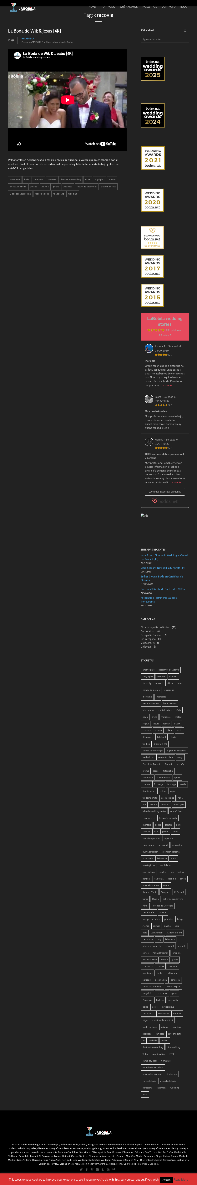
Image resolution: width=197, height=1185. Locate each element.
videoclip (147, 683)
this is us (177, 1013)
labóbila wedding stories (154, 811)
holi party (182, 872)
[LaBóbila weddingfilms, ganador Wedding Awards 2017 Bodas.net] (165, 266)
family (166, 723)
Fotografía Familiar (151, 635)
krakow (112, 179)
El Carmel (179, 892)
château (178, 717)
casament (38, 179)
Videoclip (146, 646)
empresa (175, 980)
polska (56, 186)
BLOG (183, 6)
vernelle (182, 946)
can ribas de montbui (162, 1020)
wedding (72, 193)
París (145, 905)
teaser (156, 771)
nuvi (156, 831)
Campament (157, 932)
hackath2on (148, 757)
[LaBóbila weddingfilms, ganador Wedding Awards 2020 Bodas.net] (165, 200)
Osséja (155, 899)
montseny (148, 973)
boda (26, 179)
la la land (161, 737)
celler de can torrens (173, 899)
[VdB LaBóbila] (165, 526)
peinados (168, 919)
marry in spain (173, 986)
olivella (167, 926)
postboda (67, 186)
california (159, 878)
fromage (171, 784)
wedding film (158, 1054)
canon (183, 878)
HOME (92, 6)
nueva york (179, 804)
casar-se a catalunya (153, 986)
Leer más (167, 385)
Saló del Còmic (150, 892)
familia (162, 872)
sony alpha (148, 676)
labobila (29, 38)
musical (159, 683)
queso (177, 777)
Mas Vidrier (163, 1013)
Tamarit (169, 764)
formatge (158, 784)
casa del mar (165, 865)
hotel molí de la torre (169, 669)
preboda (153, 1040)
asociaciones (167, 797)
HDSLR (162, 912)
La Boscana (172, 973)
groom (165, 831)
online (163, 791)
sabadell (169, 946)
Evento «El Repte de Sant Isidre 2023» (163, 589)
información (161, 980)
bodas (158, 824)
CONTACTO (169, 6)
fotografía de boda (168, 818)
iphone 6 (176, 953)
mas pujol (172, 966)
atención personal (171, 851)
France (164, 959)
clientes (173, 676)
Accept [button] (166, 1179)
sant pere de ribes (151, 919)
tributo (173, 737)
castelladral (148, 1013)
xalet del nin (149, 872)
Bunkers (146, 878)
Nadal (160, 973)
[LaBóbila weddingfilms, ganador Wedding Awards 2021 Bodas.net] (165, 158)
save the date (174, 1033)
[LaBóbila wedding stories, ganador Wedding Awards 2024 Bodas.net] (165, 115)
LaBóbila (154, 1163)
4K (144, 1040)
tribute (156, 723)
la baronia (170, 939)
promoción (173, 1000)
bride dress (148, 710)
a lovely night (160, 744)
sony (159, 939)
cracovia (52, 179)
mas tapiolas (149, 865)
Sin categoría (148, 638)
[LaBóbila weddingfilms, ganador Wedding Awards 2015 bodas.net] (165, 295)
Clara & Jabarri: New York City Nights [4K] (163, 567)
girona (175, 959)
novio (178, 824)
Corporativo (147, 631)
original (165, 1027)
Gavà (177, 926)
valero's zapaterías (151, 838)
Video (145, 1054)
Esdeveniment (174, 932)
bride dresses (170, 703)
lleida (145, 1006)
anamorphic (148, 669)
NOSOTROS (150, 6)
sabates (146, 831)
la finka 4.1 (162, 858)
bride (154, 717)
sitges (145, 1020)
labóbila (165, 1040)
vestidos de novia (151, 703)
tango (180, 757)
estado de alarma (151, 690)
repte (173, 791)
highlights (99, 179)
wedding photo (150, 797)
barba (145, 899)
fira (144, 804)
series (146, 953)
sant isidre (148, 777)
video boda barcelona (20, 193)
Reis (145, 932)
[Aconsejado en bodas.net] (165, 237)
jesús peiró (169, 690)
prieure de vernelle (152, 946)
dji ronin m (148, 737)
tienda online (149, 791)
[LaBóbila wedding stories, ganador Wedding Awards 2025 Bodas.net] (165, 69)
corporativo (162, 993)
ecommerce (149, 818)
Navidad (147, 980)
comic (166, 885)
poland (33, 186)
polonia (45, 186)
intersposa (161, 696)
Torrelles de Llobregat (162, 905)
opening (172, 878)
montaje (147, 824)
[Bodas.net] (165, 502)
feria (180, 797)
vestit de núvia (165, 710)
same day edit (150, 1060)
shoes (175, 831)
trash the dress (108, 186)
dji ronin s (147, 696)
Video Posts (148, 642)
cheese (146, 784)
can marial (163, 845)
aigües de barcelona (176, 750)
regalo (146, 723)
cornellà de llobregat (153, 750)
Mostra (146, 926)
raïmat (156, 926)
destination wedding (70, 179)
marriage (177, 1027)
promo (146, 771)
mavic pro (165, 717)
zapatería (168, 838)
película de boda (18, 186)
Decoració (148, 939)
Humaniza (142, 1163)
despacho (177, 845)
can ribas (159, 1033)
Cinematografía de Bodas (59, 41)
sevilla (183, 784)
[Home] (22, 7)
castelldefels (149, 912)
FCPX (87, 179)
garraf (174, 993)
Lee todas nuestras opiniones (165, 491)
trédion (146, 744)
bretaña (180, 764)
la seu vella (148, 858)
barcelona (15, 179)
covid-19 (161, 676)
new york (165, 804)
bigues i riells (168, 1006)
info (179, 683)
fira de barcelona (151, 885)
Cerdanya (147, 1000)
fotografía (168, 771)
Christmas (148, 966)
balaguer (181, 919)
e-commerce (163, 777)
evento (153, 804)
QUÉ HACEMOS (129, 6)
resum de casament (87, 186)
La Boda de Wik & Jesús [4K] (34, 31)
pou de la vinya (150, 959)
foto (172, 872)
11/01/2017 (37, 41)
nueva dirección (150, 851)
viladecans (58, 193)
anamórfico (175, 811)
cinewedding (173, 1047)
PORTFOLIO (108, 6)
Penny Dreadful (160, 953)
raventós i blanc (165, 757)
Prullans (160, 1000)
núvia (178, 710)
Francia (160, 966)
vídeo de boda (42, 193)
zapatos (168, 824)
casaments (148, 845)
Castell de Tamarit (152, 764)
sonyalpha (148, 993)
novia (145, 717)
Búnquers (165, 892)
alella (173, 858)
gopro (155, 1006)
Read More (181, 1179)
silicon (170, 683)
